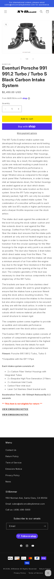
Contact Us (11, 450)
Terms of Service (36, 573)
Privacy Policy (13, 475)
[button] (5, 12)
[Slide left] (21, 59)
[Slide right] (33, 59)
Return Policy (12, 456)
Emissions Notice (14, 469)
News (8, 481)
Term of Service (14, 462)
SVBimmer (15, 569)
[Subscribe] (45, 526)
